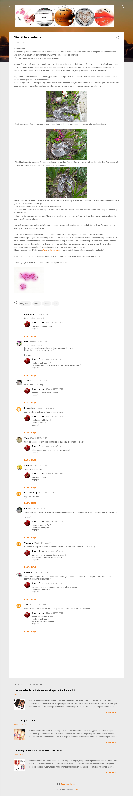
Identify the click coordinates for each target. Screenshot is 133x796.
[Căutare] (122, 7)
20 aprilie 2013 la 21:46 (54, 583)
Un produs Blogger (68, 784)
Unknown (28, 543)
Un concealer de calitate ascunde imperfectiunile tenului (44, 690)
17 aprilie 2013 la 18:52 (54, 416)
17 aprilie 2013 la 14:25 (43, 314)
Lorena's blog (30, 493)
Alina (26, 465)
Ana (26, 605)
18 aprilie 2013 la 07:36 (54, 551)
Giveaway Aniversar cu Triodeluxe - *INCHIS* (38, 750)
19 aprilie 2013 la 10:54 (43, 573)
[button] (117, 38)
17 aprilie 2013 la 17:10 (38, 465)
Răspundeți (30, 336)
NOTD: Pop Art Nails (24, 720)
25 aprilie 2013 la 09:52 (54, 613)
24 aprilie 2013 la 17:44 (37, 605)
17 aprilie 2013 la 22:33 (42, 543)
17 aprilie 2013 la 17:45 (46, 493)
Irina (26, 342)
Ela (25, 508)
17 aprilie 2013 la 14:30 (38, 342)
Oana (26, 438)
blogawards (25, 303)
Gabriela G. (29, 573)
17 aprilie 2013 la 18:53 (54, 446)
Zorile (44, 250)
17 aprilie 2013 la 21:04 (54, 521)
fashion (37, 303)
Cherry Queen (38, 322)
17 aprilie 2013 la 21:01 (36, 509)
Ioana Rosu (29, 314)
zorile (55, 303)
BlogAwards (55, 250)
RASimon (75, 789)
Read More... (112, 712)
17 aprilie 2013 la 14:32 (45, 408)
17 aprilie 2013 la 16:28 (38, 438)
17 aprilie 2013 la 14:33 (54, 359)
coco (26, 381)
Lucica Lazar (30, 408)
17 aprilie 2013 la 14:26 (54, 322)
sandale (46, 303)
